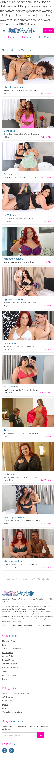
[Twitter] (11, 750)
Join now (48, 30)
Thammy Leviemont (14, 517)
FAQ (4, 645)
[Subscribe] (40, 735)
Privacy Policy (8, 653)
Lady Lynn (9, 474)
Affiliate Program (9, 664)
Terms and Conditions (12, 649)
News (4, 679)
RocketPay (7, 701)
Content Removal (10, 668)
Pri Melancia (10, 215)
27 (33, 579)
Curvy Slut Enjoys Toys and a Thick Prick (21, 262)
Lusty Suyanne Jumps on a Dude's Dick (21, 178)
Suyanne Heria (12, 174)
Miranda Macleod (13, 259)
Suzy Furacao (11, 387)
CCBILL (5, 708)
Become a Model (9, 675)
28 (38, 579)
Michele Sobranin (13, 87)
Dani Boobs (10, 131)
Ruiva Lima (10, 343)
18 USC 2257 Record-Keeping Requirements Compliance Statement (27, 625)
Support (5, 671)
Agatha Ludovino (13, 299)
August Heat (10, 430)
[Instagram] (4, 750)
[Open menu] (4, 30)
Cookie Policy (8, 656)
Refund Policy (8, 660)
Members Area (8, 641)
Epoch (5, 705)
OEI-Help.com (8, 697)
